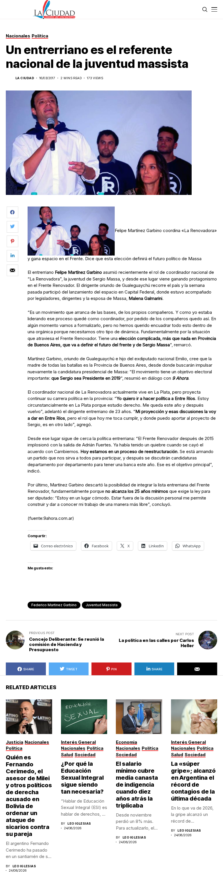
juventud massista (102, 605)
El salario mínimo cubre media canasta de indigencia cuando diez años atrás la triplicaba (137, 784)
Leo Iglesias (24, 866)
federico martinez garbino (54, 605)
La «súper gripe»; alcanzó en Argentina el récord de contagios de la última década (193, 781)
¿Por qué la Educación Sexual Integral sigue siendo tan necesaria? (82, 777)
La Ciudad (24, 78)
